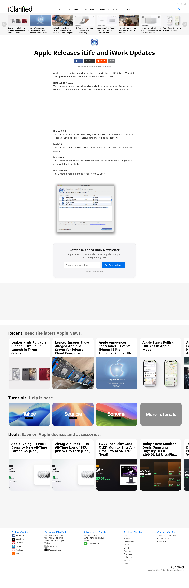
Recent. (16, 333)
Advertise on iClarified (166, 535)
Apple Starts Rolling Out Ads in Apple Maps (172, 29)
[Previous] (4, 24)
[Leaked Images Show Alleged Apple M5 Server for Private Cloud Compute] (62, 25)
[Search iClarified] (179, 9)
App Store (52, 546)
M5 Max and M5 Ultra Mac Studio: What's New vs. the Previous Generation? (151, 30)
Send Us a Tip (163, 538)
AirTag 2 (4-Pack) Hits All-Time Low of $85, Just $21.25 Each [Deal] (73, 447)
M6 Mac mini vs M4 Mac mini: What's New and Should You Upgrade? (84, 30)
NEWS (61, 9)
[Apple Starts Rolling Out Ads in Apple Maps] (173, 25)
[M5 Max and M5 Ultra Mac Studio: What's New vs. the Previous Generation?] (151, 25)
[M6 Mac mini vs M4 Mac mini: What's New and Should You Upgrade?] (85, 25)
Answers (127, 551)
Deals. (14, 434)
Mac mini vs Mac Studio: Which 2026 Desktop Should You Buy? (106, 30)
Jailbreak (128, 557)
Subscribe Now (93, 543)
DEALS (127, 9)
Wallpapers (129, 541)
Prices (126, 545)
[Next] (184, 24)
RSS (17, 553)
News (126, 535)
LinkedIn (19, 546)
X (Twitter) (20, 539)
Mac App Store (54, 550)
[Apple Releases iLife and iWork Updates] (85, 209)
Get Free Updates (113, 265)
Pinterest (20, 542)
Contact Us (162, 541)
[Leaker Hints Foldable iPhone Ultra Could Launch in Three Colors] (18, 25)
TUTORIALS (74, 9)
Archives (127, 560)
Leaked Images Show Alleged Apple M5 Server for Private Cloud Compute (62, 30)
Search (127, 563)
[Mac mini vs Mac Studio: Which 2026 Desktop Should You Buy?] (107, 25)
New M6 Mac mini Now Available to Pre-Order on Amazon (128, 30)
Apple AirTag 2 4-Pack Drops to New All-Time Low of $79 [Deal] (29, 447)
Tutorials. (18, 398)
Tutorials (128, 538)
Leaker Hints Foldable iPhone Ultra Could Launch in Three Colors (18, 30)
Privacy (180, 570)
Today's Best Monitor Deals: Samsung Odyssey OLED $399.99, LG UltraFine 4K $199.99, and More (159, 450)
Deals (126, 548)
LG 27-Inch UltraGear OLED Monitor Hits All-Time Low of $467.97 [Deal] (117, 449)
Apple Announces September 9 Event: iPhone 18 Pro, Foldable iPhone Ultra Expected (39, 31)
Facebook (20, 535)
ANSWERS (104, 9)
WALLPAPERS (89, 9)
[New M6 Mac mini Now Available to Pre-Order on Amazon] (129, 25)
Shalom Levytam (106, 66)
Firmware (128, 554)
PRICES (116, 9)
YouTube (19, 550)
